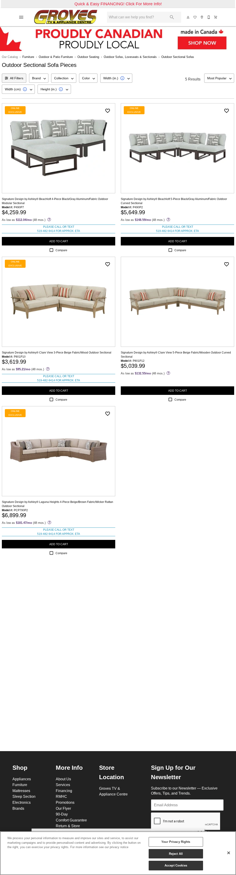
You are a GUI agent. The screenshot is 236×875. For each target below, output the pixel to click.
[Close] (229, 853)
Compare (61, 250)
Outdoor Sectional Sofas (177, 57)
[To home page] (65, 17)
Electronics (21, 802)
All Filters (16, 78)
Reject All (176, 853)
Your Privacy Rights (175, 842)
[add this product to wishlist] (107, 110)
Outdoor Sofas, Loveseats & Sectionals (130, 57)
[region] (118, 853)
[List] (195, 17)
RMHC (61, 796)
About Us (63, 779)
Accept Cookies (176, 865)
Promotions (65, 802)
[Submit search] (172, 17)
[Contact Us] (209, 17)
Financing (64, 791)
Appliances (21, 779)
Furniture (28, 57)
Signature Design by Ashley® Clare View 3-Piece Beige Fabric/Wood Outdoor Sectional (56, 352)
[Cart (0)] (216, 17)
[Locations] (202, 17)
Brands (18, 808)
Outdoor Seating (88, 57)
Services (63, 785)
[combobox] (38, 78)
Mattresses (21, 791)
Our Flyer (63, 808)
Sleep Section (23, 796)
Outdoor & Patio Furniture (56, 57)
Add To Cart (58, 241)
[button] (21, 17)
